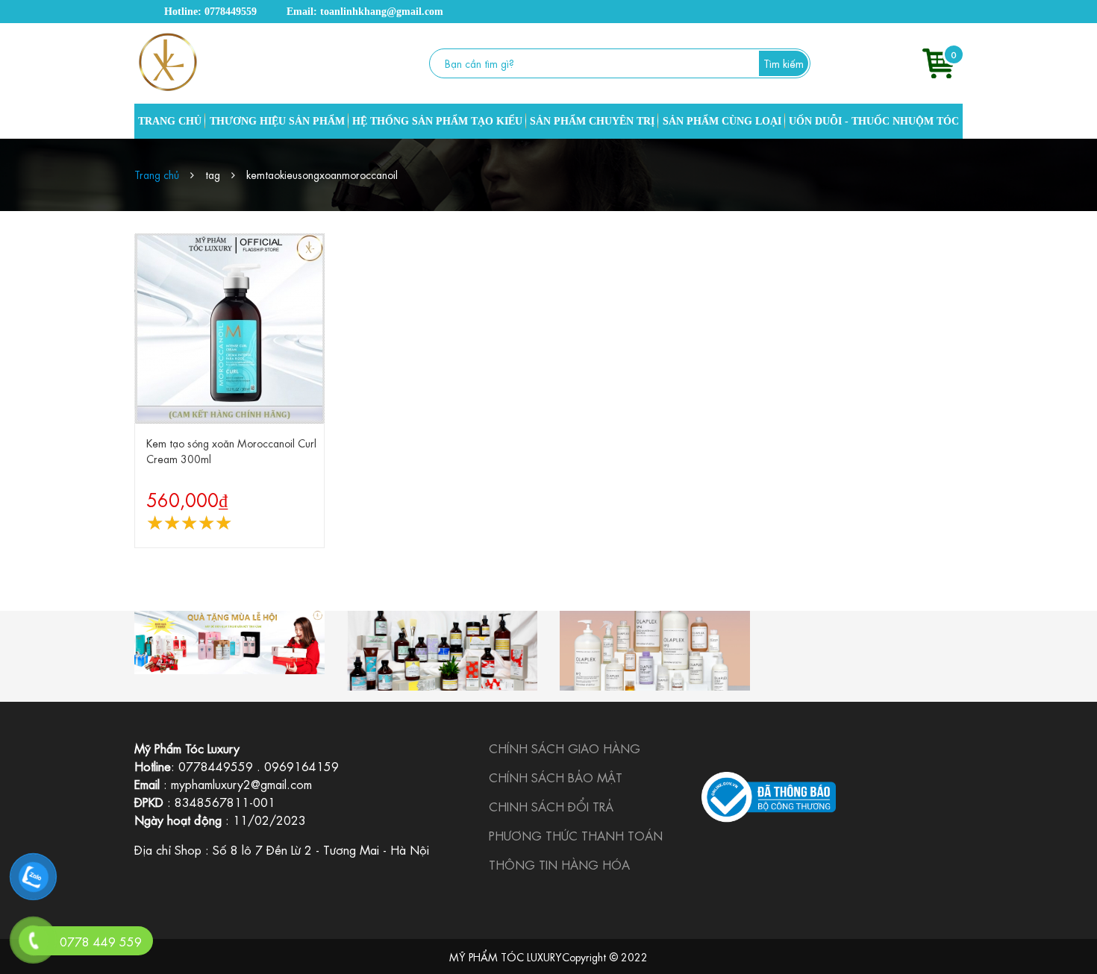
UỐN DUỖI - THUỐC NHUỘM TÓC (874, 121)
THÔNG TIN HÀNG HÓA (559, 864)
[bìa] (229, 642)
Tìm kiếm (783, 62)
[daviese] (442, 651)
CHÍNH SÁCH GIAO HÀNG (564, 747)
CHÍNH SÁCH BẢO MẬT (555, 777)
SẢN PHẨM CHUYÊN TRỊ (592, 121)
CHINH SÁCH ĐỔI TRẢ (551, 806)
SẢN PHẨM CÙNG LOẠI (722, 121)
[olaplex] (655, 651)
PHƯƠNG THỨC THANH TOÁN (576, 835)
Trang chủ (156, 173)
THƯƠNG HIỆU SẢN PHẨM (277, 121)
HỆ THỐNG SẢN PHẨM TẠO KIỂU (437, 121)
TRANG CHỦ (169, 121)
